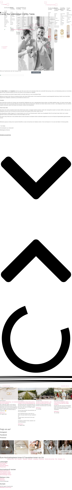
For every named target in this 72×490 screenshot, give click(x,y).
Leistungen (4, 462)
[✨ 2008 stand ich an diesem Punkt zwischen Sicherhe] (7, 447)
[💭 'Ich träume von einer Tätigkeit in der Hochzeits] (21, 447)
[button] (36, 178)
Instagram (3, 432)
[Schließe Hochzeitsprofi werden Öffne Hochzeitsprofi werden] (56, 5)
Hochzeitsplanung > (9, 8)
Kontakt (2, 484)
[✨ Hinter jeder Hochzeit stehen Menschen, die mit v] (65, 447)
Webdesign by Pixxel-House (5, 487)
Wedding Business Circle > (63, 9)
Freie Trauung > (12, 9)
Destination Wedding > (19, 9)
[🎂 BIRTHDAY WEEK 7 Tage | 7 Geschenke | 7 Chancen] (51, 447)
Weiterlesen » (2, 412)
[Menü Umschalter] (2, 2)
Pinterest (3, 438)
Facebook (3, 435)
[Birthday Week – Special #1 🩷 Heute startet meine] (36, 447)
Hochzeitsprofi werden (8, 469)
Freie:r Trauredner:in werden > (57, 9)
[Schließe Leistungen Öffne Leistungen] (8, 4)
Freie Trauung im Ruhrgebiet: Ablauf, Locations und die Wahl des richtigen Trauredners (61, 403)
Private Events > (24, 9)
